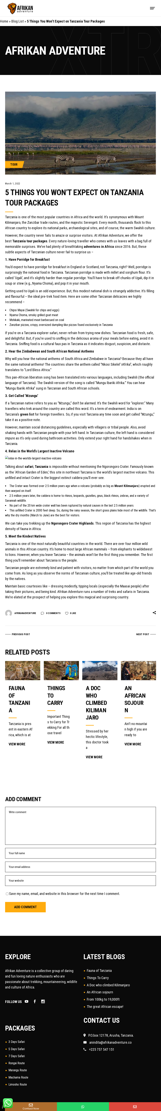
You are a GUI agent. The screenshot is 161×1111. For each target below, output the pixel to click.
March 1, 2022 (12, 183)
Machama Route (18, 1077)
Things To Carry (98, 978)
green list (27, 414)
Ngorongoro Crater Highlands (72, 523)
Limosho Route (17, 1084)
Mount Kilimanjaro (126, 486)
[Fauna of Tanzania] (22, 670)
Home (4, 21)
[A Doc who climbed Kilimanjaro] (99, 670)
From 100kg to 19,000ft (103, 999)
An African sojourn (100, 992)
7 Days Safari (16, 1056)
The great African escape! (105, 1007)
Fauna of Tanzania (99, 971)
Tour (13, 164)
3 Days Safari (16, 1042)
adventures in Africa (99, 246)
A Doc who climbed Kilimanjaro (96, 703)
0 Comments (53, 613)
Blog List (17, 21)
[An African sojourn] (138, 670)
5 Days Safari (16, 1049)
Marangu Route (17, 1070)
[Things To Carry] (61, 670)
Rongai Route (16, 1063)
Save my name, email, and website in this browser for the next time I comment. (64, 894)
